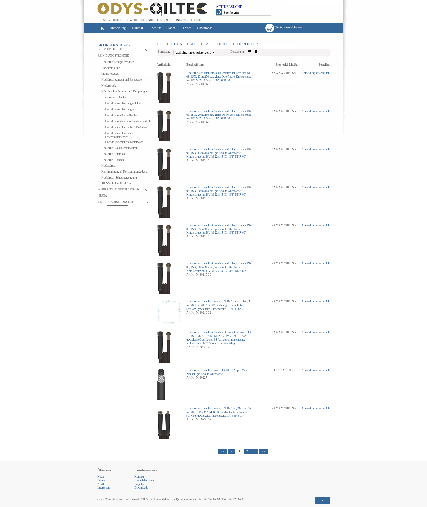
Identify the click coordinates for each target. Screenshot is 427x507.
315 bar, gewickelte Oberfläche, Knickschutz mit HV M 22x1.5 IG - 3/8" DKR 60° (216, 154)
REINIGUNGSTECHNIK (113, 55)
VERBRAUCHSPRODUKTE (116, 202)
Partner (186, 28)
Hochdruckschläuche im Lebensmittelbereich (119, 134)
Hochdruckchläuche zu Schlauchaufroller (129, 121)
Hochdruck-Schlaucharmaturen (119, 148)
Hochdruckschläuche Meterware (124, 142)
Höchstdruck (108, 165)
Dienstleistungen (144, 480)
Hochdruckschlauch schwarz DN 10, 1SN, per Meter (217, 370)
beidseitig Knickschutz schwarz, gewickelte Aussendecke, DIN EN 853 (214, 307)
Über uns (155, 28)
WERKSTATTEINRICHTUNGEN (118, 189)
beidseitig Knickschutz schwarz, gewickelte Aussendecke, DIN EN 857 (216, 413)
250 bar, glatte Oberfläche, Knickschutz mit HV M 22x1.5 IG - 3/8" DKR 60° (218, 78)
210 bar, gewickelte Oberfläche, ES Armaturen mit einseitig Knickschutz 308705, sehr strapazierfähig (216, 339)
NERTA (102, 195)
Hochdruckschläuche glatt (120, 109)
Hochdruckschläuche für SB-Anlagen (127, 127)
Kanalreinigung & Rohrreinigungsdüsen (124, 171)
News (171, 28)
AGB (100, 484)
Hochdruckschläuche (113, 97)
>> (263, 451)
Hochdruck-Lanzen (112, 159)
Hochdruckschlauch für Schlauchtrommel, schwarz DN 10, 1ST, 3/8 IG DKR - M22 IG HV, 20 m (218, 334)
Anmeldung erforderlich (315, 73)
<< (223, 451)
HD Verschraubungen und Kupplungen (124, 91)
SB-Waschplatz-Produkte (116, 183)
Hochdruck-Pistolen (113, 154)
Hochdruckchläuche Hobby (121, 115)
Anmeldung (118, 28)
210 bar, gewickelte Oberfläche (204, 374)
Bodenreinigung (110, 67)
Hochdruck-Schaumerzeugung (119, 177)
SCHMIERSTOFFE (110, 49)
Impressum (103, 487)
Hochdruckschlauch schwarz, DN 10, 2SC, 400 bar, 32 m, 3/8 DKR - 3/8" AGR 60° (218, 410)
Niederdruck (108, 85)
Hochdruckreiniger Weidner (117, 62)
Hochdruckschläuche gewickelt (123, 103)
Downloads (204, 28)
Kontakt (137, 28)
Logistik (139, 484)
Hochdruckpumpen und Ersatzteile (121, 79)
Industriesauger (110, 73)
